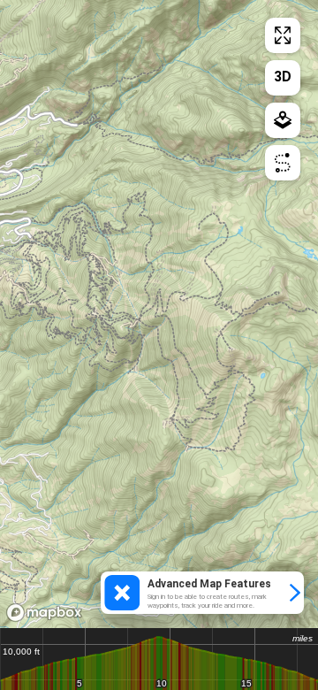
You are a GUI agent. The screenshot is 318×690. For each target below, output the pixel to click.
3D (283, 76)
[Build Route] (282, 162)
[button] (202, 592)
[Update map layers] (282, 120)
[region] (159, 314)
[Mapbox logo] (44, 612)
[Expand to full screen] (282, 35)
